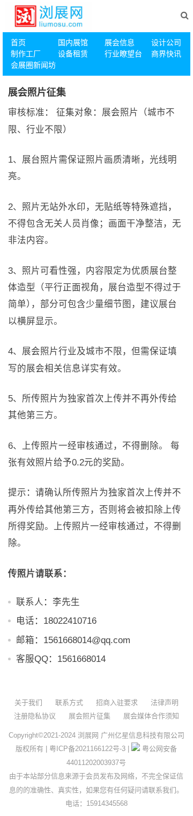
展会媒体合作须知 (151, 716)
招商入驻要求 (117, 702)
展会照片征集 (89, 716)
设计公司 (166, 42)
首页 (18, 42)
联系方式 (69, 702)
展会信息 (120, 42)
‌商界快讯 (166, 53)
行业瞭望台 (123, 53)
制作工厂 (26, 53)
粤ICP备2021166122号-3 (87, 749)
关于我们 (28, 702)
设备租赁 (73, 53)
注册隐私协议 (35, 716)
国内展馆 (73, 42)
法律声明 (165, 702)
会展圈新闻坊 (30, 65)
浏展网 (88, 735)
